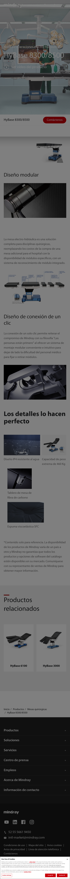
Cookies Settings (6, 875)
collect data (32, 862)
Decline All (62, 875)
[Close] (67, 859)
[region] (35, 868)
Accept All (50, 875)
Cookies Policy (27, 871)
